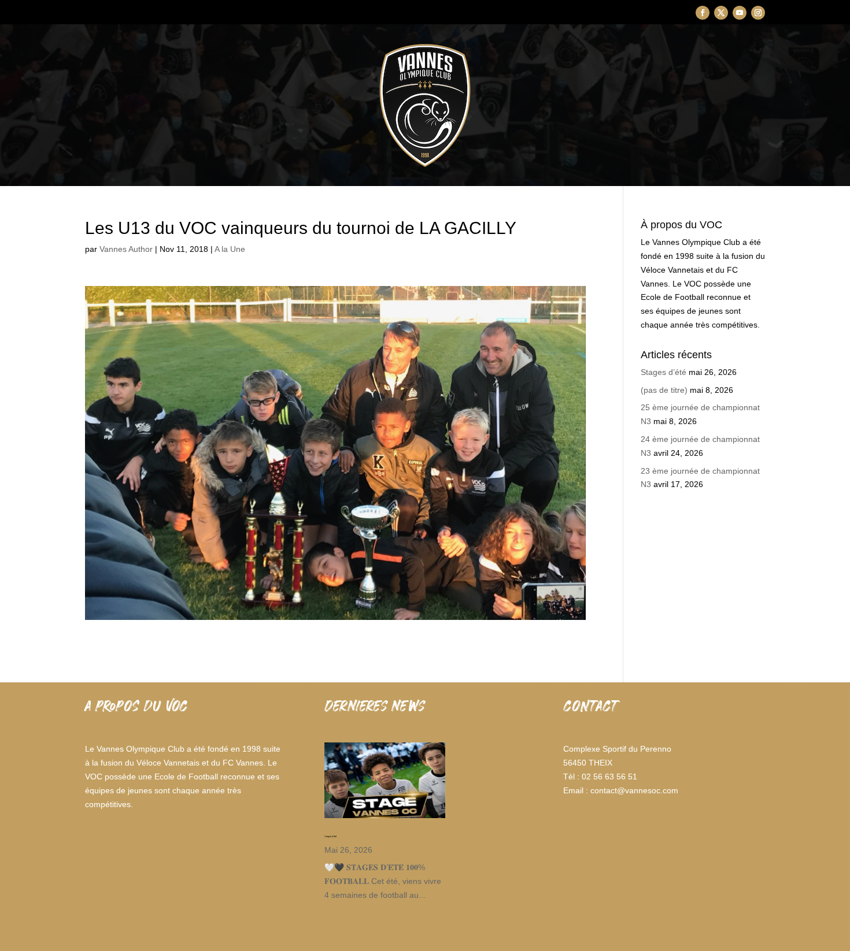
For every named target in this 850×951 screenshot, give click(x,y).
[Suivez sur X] (721, 13)
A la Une (230, 249)
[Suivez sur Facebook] (702, 13)
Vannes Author (126, 249)
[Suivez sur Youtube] (739, 13)
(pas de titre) (664, 390)
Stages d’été (663, 372)
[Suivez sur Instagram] (758, 13)
